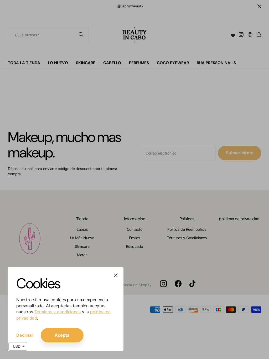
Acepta (62, 335)
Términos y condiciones (57, 311)
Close (115, 275)
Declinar (24, 335)
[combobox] (17, 346)
